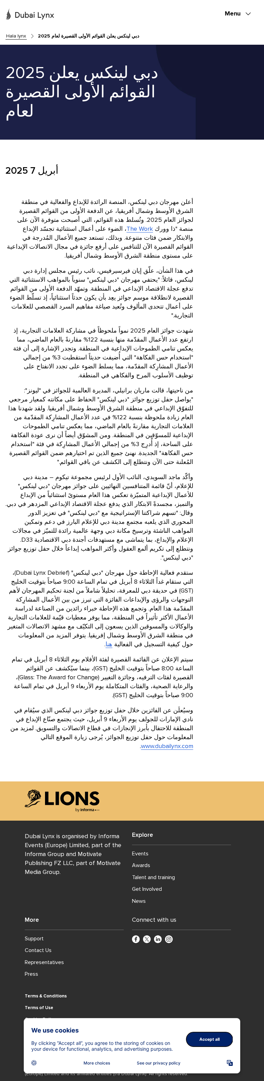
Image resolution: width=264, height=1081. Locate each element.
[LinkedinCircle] (158, 940)
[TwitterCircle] (147, 940)
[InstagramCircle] (169, 940)
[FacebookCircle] (136, 940)
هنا (109, 644)
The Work (139, 229)
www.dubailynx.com (167, 746)
